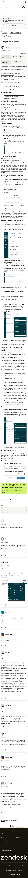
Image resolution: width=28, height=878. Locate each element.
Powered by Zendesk (15, 874)
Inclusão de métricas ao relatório (12, 86)
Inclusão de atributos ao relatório (12, 88)
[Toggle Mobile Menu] (25, 2)
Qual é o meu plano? (22, 53)
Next (17, 826)
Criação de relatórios (15, 289)
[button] (13, 834)
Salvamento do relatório (10, 89)
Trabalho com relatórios (9, 98)
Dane (6, 562)
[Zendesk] (14, 857)
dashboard (4, 667)
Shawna (7, 538)
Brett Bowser (8, 783)
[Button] (2, 499)
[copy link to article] (2, 36)
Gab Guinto (8, 640)
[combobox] (14, 509)
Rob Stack (7, 46)
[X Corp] (7, 36)
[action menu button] (26, 520)
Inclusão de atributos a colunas (15, 382)
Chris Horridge (8, 733)
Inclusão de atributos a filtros (15, 404)
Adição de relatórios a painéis (12, 217)
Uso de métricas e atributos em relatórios (14, 95)
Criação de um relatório (9, 85)
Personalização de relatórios (11, 96)
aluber (7, 520)
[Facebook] (5, 36)
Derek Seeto (8, 612)
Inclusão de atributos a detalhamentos (17, 398)
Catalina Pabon (9, 634)
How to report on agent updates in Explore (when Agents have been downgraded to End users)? (12, 689)
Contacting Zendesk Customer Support (11, 804)
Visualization (4, 577)
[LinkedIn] (9, 36)
